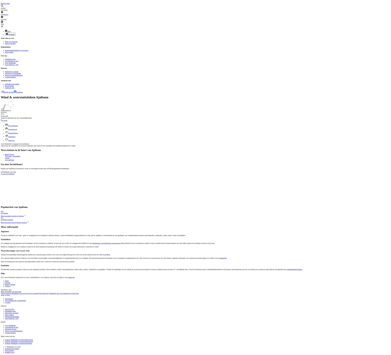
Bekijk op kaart (9, 92)
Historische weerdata (11, 72)
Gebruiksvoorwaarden (12, 84)
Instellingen (11, 34)
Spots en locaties (10, 43)
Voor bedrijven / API (11, 65)
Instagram (30, 341)
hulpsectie (71, 277)
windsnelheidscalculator (294, 269)
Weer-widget (9, 52)
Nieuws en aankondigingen (14, 75)
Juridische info (9, 88)
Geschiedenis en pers (11, 61)
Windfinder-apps (10, 59)
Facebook (19, 92)
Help (8, 31)
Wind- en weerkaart (11, 42)
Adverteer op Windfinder (13, 73)
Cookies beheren (10, 77)
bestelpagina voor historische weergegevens (107, 243)
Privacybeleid (9, 86)
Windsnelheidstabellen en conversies (16, 50)
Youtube (29, 343)
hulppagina (223, 258)
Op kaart (4, 120)
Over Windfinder (10, 63)
